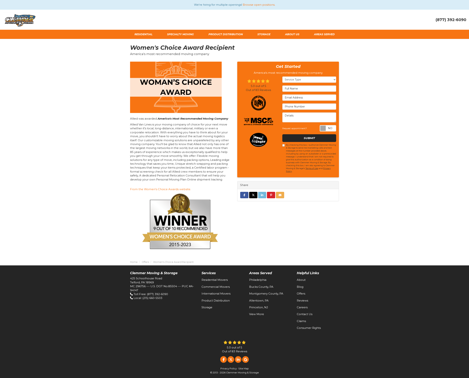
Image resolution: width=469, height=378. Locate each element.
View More (256, 314)
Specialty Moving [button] (180, 34)
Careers (302, 307)
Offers (301, 293)
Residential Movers (215, 280)
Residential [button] (143, 34)
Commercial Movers (216, 286)
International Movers (216, 293)
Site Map (243, 368)
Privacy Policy (228, 368)
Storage (207, 307)
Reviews (302, 300)
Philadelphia (257, 280)
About (301, 280)
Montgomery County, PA (266, 293)
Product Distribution (216, 300)
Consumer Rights (309, 328)
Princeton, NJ (258, 307)
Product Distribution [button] (225, 34)
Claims (301, 321)
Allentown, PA (259, 300)
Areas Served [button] (324, 34)
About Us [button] (292, 34)
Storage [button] (263, 34)
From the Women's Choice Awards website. (160, 189)
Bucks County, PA (261, 286)
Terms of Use (311, 168)
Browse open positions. (259, 4)
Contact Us (304, 314)
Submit (309, 138)
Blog (300, 286)
